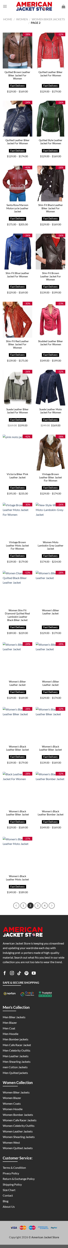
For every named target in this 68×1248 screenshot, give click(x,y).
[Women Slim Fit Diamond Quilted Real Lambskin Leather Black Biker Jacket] (17, 589)
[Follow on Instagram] (12, 973)
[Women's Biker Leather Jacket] (50, 589)
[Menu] (5, 6)
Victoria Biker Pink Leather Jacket (17, 476)
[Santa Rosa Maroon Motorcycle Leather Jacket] (17, 183)
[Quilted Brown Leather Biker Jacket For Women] (17, 50)
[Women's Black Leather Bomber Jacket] (50, 790)
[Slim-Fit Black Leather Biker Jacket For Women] (50, 183)
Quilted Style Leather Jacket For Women (50, 142)
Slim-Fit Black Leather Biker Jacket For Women (50, 208)
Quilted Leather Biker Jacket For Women (50, 74)
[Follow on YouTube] (34, 973)
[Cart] (63, 6)
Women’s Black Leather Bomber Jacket (50, 813)
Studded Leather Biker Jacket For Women (50, 343)
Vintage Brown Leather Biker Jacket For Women (50, 477)
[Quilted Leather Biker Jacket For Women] (50, 50)
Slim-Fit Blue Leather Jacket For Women (17, 275)
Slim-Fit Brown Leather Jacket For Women (50, 276)
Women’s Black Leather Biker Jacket (17, 748)
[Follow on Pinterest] (26, 973)
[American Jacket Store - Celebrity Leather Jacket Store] (34, 6)
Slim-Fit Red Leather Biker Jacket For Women (17, 344)
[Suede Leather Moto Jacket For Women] (50, 388)
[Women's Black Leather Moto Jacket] (17, 855)
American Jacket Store (45, 1237)
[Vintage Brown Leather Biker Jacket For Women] (50, 452)
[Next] (52, 906)
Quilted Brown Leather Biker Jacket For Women (17, 75)
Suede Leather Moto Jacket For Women (50, 411)
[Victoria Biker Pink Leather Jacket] (17, 452)
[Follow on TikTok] (19, 973)
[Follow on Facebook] (5, 973)
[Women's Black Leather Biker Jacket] (17, 725)
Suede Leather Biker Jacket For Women (17, 411)
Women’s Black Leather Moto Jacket (17, 878)
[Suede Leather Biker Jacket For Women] (17, 388)
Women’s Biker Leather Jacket (50, 612)
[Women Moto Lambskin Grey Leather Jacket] (50, 520)
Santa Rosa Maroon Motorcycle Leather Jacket (17, 208)
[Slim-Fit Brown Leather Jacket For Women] (50, 251)
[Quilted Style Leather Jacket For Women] (50, 118)
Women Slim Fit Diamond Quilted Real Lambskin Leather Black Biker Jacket (17, 615)
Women (22, 19)
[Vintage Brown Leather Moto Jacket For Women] (17, 520)
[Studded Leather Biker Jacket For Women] (50, 319)
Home (7, 19)
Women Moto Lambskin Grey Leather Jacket (50, 545)
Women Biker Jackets (48, 19)
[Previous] (16, 906)
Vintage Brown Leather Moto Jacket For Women (17, 545)
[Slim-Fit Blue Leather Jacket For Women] (17, 251)
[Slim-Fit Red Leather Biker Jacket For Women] (17, 319)
